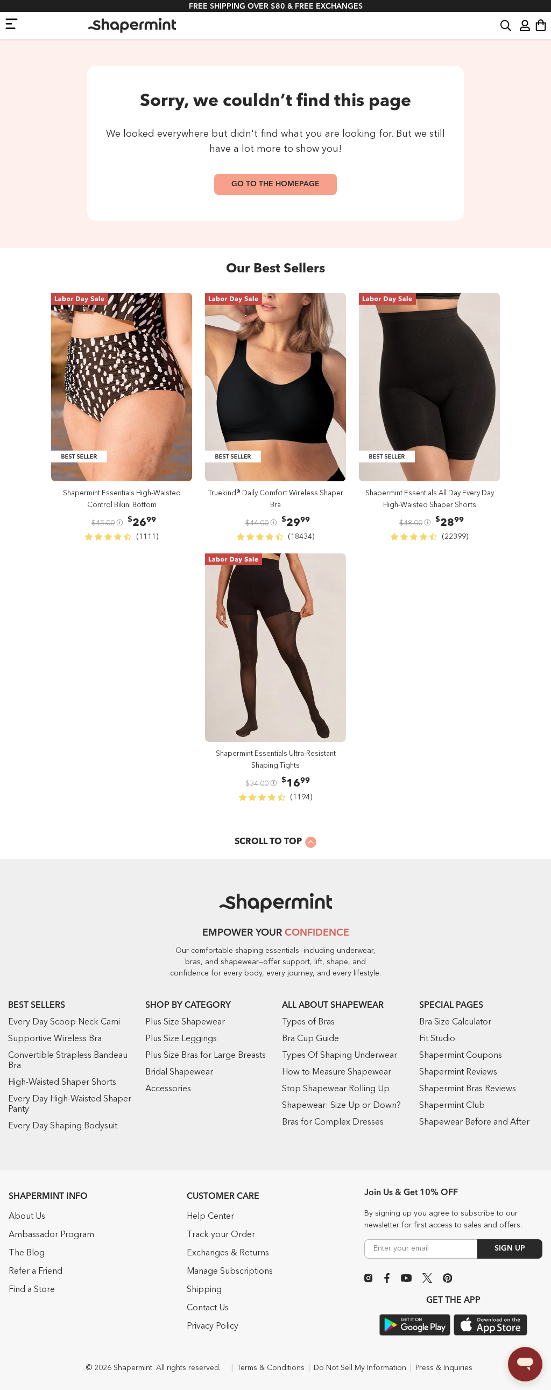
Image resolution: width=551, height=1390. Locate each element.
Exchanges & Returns (228, 1253)
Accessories (168, 1089)
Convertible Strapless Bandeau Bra (68, 1060)
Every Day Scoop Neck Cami (64, 1022)
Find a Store (32, 1290)
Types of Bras (308, 1022)
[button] (505, 25)
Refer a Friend (35, 1271)
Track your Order (221, 1235)
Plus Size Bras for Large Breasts (205, 1055)
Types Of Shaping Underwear (339, 1055)
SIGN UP (510, 1248)
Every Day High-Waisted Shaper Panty (69, 1104)
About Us (27, 1216)
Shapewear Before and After (474, 1122)
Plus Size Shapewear (185, 1022)
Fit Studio (437, 1039)
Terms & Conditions (271, 1368)
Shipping (204, 1290)
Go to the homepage (275, 184)
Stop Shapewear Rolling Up (336, 1089)
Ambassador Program (51, 1235)
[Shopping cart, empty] (541, 25)
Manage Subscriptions (230, 1271)
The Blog (27, 1253)
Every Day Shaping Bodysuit (62, 1126)
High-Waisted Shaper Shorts (62, 1082)
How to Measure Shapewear (336, 1072)
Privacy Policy (212, 1326)
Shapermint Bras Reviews (467, 1089)
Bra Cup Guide (310, 1039)
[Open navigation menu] (11, 23)
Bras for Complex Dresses (333, 1122)
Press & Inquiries (443, 1368)
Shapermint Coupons (460, 1055)
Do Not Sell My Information (360, 1368)
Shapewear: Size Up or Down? (341, 1105)
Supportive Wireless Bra (55, 1039)
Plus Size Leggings (181, 1039)
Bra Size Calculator (455, 1022)
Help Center (210, 1216)
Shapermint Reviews (458, 1072)
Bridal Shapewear (179, 1072)
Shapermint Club (452, 1105)
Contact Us (208, 1308)
